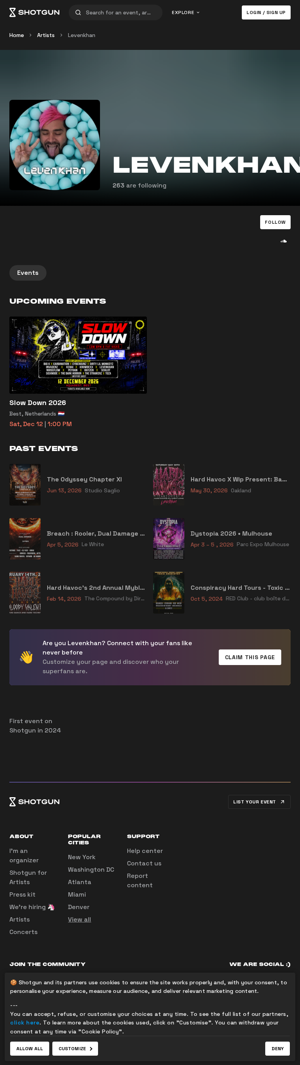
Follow (275, 222)
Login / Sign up (266, 12)
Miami (77, 894)
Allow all (29, 1049)
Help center (145, 851)
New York (82, 857)
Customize (72, 1049)
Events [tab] (28, 273)
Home (16, 35)
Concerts (23, 932)
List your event (254, 802)
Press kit (22, 894)
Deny (277, 1049)
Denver (78, 907)
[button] (275, 222)
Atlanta (79, 882)
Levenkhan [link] (81, 35)
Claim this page (250, 657)
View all (79, 919)
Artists (46, 35)
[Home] (34, 12)
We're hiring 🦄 (32, 907)
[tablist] (150, 273)
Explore (183, 12)
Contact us (144, 863)
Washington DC (91, 869)
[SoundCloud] (284, 241)
